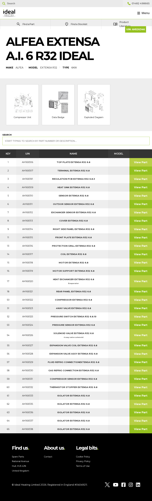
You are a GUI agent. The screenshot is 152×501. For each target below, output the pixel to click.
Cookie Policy (83, 456)
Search (7, 134)
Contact (48, 456)
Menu (146, 13)
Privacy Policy (83, 461)
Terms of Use (83, 466)
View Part (140, 162)
